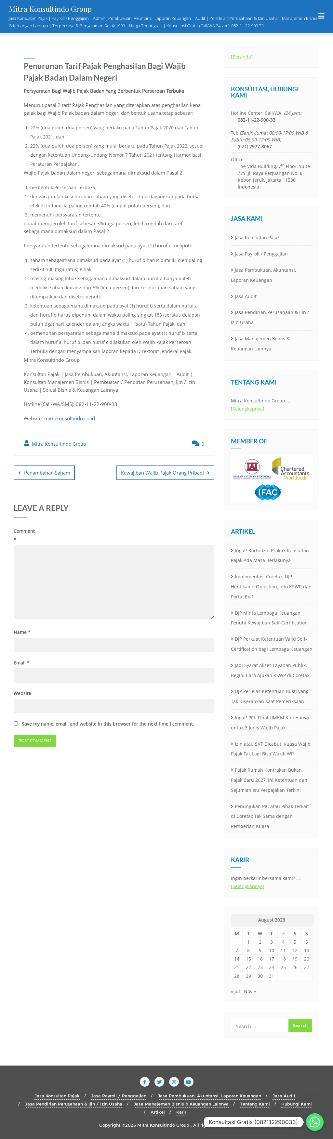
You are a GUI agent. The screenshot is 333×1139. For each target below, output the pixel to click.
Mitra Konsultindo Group (58, 444)
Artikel (158, 1112)
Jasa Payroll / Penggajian (261, 254)
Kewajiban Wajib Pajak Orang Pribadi (162, 472)
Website (22, 693)
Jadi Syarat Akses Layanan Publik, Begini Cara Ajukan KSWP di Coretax (270, 670)
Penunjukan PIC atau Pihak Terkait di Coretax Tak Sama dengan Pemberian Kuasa (270, 816)
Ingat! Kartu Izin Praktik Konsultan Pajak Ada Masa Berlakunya (270, 555)
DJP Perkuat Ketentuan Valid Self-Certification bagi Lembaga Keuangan (272, 644)
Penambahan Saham (47, 472)
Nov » (250, 991)
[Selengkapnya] (247, 409)
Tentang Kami (255, 1103)
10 (271, 950)
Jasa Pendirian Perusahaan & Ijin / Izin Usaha (270, 317)
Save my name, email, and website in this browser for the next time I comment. (108, 724)
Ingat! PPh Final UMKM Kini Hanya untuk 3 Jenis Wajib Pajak (270, 722)
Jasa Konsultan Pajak (257, 237)
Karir (181, 1112)
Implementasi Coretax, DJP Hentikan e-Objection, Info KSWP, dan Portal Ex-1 (271, 586)
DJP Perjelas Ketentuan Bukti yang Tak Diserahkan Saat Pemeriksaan (270, 696)
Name (22, 632)
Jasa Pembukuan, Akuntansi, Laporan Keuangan (263, 275)
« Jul (235, 991)
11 (283, 950)
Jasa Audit (246, 296)
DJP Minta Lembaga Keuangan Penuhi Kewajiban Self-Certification (269, 618)
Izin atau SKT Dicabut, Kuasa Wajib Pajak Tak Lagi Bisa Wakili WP (271, 749)
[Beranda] (242, 57)
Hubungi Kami (296, 1103)
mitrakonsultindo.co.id (69, 418)
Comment (24, 535)
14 (236, 959)
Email (22, 663)
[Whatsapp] (315, 1122)
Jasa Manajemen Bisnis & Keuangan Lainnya (260, 343)
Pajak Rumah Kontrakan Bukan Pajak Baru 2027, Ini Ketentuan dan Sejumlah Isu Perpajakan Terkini (269, 780)
